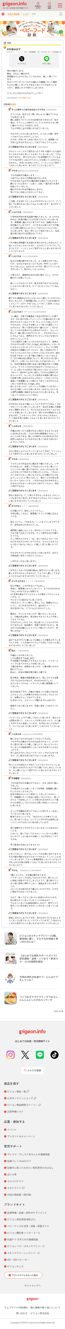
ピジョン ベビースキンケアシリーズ (25, 1246)
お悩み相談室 (14, 13)
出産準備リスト (15, 1111)
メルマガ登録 (34, 1070)
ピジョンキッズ (15, 1266)
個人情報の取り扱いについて (45, 1307)
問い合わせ (22, 1313)
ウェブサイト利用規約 (16, 1307)
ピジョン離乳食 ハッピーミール (23, 1232)
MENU (60, 14)
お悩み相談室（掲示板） (20, 1194)
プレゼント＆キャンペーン (21, 1136)
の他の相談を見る (24, 97)
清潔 (25, 52)
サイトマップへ (32, 1285)
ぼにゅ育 (11, 1174)
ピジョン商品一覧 (16, 1091)
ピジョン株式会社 (39, 1313)
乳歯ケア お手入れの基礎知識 (22, 1239)
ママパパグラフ (15, 1181)
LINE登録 (49, 7)
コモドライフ (14, 1188)
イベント (11, 1129)
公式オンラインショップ (20, 1098)
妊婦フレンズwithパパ (19, 1161)
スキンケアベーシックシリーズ (23, 1253)
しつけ (25, 13)
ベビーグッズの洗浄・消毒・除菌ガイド (28, 1226)
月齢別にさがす (38, 7)
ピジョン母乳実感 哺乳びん (21, 1219)
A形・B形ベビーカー (18, 1259)
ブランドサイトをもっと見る (25, 1275)
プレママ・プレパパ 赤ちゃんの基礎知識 (28, 1154)
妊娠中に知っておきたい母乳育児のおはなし (30, 1167)
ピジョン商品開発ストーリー (22, 1104)
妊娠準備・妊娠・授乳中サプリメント (27, 1212)
